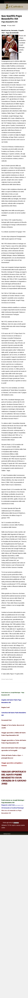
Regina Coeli (5, 707)
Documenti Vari (6, 718)
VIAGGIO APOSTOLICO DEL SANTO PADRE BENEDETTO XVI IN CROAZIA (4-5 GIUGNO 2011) (13, 772)
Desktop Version (7, 826)
